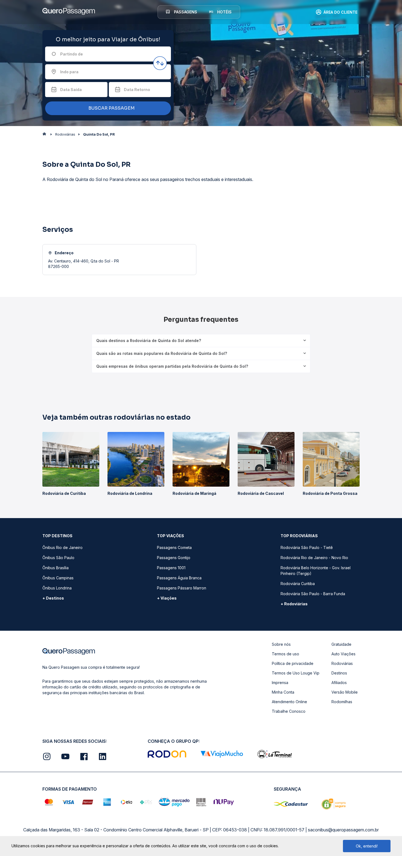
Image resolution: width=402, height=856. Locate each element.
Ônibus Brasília (55, 567)
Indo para (69, 71)
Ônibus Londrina (57, 588)
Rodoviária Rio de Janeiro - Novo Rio (314, 557)
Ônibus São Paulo (58, 557)
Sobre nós (281, 644)
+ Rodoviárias (294, 603)
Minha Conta (283, 692)
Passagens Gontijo (173, 557)
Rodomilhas (341, 701)
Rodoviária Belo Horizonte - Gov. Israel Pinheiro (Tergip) (316, 570)
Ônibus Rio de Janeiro (62, 547)
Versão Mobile (344, 692)
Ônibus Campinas (58, 577)
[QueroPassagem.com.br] (46, 135)
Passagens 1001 (171, 567)
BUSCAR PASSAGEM (111, 108)
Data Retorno (137, 89)
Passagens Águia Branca (179, 577)
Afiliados (339, 682)
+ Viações (167, 598)
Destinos (339, 673)
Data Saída (71, 89)
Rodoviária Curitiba (298, 583)
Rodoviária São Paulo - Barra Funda (313, 593)
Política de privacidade (292, 663)
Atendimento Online (289, 701)
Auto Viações (343, 654)
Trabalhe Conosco (288, 711)
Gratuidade (341, 644)
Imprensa (280, 682)
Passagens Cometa (174, 547)
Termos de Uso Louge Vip (295, 673)
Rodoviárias (342, 663)
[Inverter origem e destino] (160, 63)
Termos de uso (285, 654)
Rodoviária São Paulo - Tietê (307, 547)
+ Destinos (53, 598)
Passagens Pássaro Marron (181, 588)
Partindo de (71, 54)
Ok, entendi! (367, 846)
